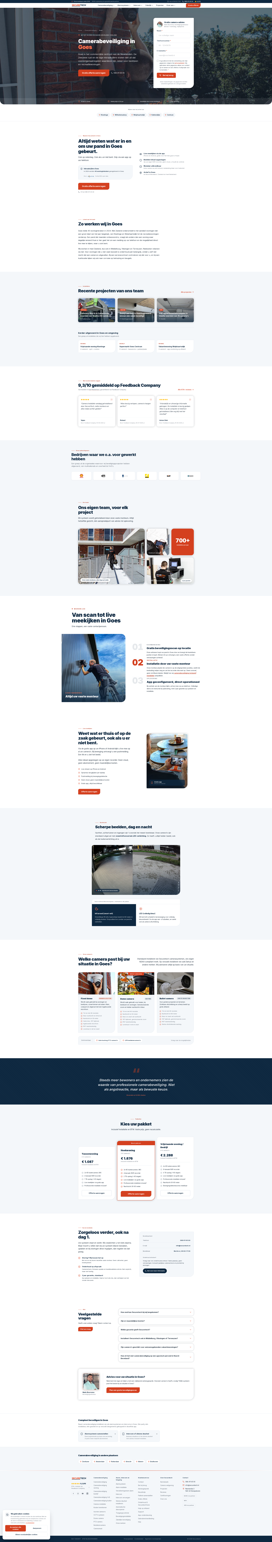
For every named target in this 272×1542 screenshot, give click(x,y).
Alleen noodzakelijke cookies (26, 1534)
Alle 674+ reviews (184, 390)
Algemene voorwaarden (153, 1539)
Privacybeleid (128, 1539)
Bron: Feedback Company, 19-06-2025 (170, 423)
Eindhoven (154, 1461)
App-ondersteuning (145, 1515)
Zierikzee (85, 1461)
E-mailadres (162, 51)
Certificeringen (165, 1495)
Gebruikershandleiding (146, 1518)
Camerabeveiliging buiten (103, 1501)
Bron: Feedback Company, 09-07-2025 (131, 423)
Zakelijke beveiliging (123, 1520)
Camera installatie (100, 1504)
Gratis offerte (193, 5)
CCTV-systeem (99, 1515)
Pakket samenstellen (145, 1495)
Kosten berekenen (100, 1507)
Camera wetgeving (167, 1485)
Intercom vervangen (123, 1497)
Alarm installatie (121, 1487)
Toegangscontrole (122, 1513)
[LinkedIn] (87, 1493)
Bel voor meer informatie (156, 1271)
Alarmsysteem (123, 5)
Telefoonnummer (164, 41)
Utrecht (128, 1461)
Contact (141, 1482)
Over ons (170, 5)
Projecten (160, 5)
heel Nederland (93, 390)
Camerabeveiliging (105, 5)
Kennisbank (164, 1482)
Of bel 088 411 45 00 (87, 192)
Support (141, 1512)
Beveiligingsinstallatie (123, 1516)
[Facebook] (73, 1493)
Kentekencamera (100, 1525)
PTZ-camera (98, 1522)
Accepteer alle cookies (15, 1528)
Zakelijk (148, 5)
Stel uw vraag (85, 1329)
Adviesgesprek (143, 1489)
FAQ (139, 1522)
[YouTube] (83, 1493)
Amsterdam (100, 1461)
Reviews (163, 1492)
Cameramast (98, 1528)
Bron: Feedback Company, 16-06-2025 (92, 423)
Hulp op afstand (143, 1508)
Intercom (137, 5)
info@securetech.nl (183, 1245)
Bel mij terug (168, 75)
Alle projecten (186, 292)
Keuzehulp (142, 1492)
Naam (159, 31)
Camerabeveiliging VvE (102, 1497)
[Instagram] (78, 1493)
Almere (140, 1461)
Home (80, 30)
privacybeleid (179, 63)
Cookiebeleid (139, 1539)
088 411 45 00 (188, 1)
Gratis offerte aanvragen (94, 73)
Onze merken (120, 1523)
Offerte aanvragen (89, 792)
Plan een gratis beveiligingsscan (123, 1390)
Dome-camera (99, 1518)
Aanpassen (37, 1528)
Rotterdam (115, 1461)
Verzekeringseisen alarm (124, 1491)
